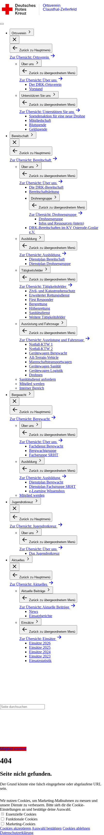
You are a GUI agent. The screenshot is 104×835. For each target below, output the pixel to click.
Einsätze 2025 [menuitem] (40, 647)
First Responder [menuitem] (41, 300)
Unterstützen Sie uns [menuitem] (36, 95)
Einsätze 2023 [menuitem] (40, 656)
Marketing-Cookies (20, 824)
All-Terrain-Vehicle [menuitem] (44, 357)
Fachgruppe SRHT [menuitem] (43, 455)
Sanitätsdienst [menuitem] (39, 313)
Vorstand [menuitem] (36, 89)
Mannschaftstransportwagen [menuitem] (50, 362)
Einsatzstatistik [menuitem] (40, 661)
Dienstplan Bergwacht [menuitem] (46, 482)
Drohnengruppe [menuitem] (42, 198)
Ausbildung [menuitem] (29, 239)
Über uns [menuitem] (28, 64)
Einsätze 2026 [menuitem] (40, 643)
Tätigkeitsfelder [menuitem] (32, 270)
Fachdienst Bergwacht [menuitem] (46, 446)
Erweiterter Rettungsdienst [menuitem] (49, 295)
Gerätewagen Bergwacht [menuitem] (48, 353)
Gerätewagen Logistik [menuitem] (46, 371)
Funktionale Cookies (21, 819)
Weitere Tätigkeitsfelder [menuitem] (47, 317)
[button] (14, 40)
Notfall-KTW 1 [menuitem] (41, 344)
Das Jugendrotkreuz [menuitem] (44, 553)
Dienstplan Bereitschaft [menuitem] (47, 259)
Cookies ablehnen (76, 828)
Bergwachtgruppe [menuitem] (42, 450)
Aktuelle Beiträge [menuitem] (33, 591)
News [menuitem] (33, 611)
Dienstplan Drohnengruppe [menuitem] (50, 264)
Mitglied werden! (13, 749)
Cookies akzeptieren (15, 828)
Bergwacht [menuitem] (19, 395)
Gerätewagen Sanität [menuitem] (45, 366)
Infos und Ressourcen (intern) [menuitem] (61, 223)
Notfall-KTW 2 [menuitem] (41, 349)
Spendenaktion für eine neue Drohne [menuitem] (57, 116)
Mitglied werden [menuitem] (32, 384)
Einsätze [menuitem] (28, 622)
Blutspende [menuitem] (37, 125)
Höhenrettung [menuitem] (39, 308)
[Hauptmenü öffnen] (2, 24)
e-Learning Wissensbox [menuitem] (47, 491)
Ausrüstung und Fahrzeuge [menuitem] (40, 324)
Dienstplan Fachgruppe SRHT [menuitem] (52, 486)
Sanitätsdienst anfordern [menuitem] (37, 379)
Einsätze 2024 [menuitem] (40, 652)
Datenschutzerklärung (16, 833)
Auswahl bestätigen (47, 828)
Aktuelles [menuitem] (19, 560)
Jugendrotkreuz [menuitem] (23, 502)
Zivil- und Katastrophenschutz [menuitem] (52, 291)
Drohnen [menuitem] (36, 375)
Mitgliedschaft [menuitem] (40, 120)
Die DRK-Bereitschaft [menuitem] (46, 187)
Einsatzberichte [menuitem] (40, 616)
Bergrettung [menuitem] (38, 304)
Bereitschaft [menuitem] (21, 136)
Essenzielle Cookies (21, 814)
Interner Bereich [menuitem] (31, 388)
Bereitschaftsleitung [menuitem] (44, 192)
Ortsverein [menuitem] (19, 33)
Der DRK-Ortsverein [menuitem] (45, 84)
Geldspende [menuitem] (38, 129)
